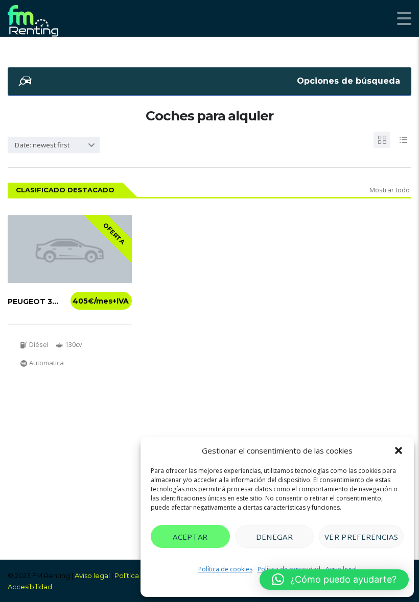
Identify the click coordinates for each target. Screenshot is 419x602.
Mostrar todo (389, 189)
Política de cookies (225, 569)
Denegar (274, 537)
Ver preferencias (361, 537)
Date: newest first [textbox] (42, 144)
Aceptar (190, 537)
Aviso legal (92, 575)
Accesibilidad (30, 587)
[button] (398, 450)
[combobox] (54, 145)
